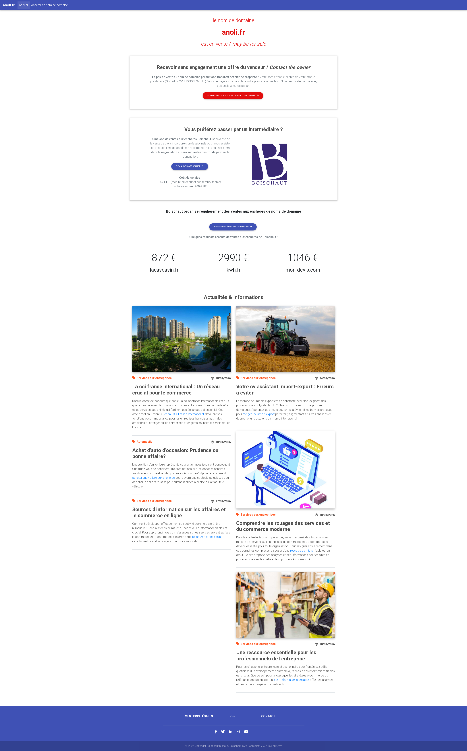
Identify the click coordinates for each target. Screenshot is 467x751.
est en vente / (233, 44)
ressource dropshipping (207, 537)
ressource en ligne (302, 550)
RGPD (234, 716)
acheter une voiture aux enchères (153, 477)
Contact (268, 716)
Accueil (24, 5)
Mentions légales (199, 716)
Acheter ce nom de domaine (49, 5)
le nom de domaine (233, 20)
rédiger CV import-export (259, 414)
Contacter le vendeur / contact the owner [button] (231, 95)
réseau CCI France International (183, 414)
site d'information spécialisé (291, 680)
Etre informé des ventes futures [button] (231, 227)
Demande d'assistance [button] (188, 166)
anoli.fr (233, 32)
